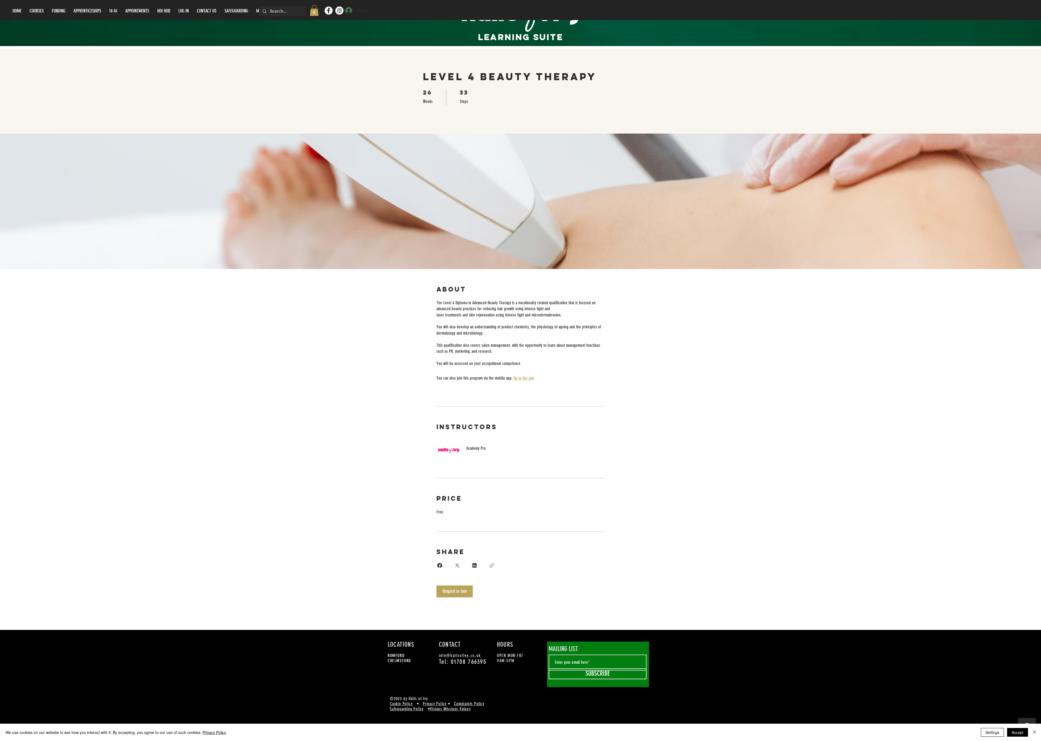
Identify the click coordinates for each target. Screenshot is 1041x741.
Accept (1017, 732)
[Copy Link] (492, 565)
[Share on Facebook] (439, 565)
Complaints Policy (469, 703)
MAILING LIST (563, 649)
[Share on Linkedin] (474, 565)
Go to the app (524, 378)
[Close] (1034, 732)
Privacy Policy (434, 703)
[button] (314, 10)
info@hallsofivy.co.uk (460, 655)
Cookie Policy (401, 703)
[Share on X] (457, 565)
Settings (992, 732)
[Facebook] (328, 11)
